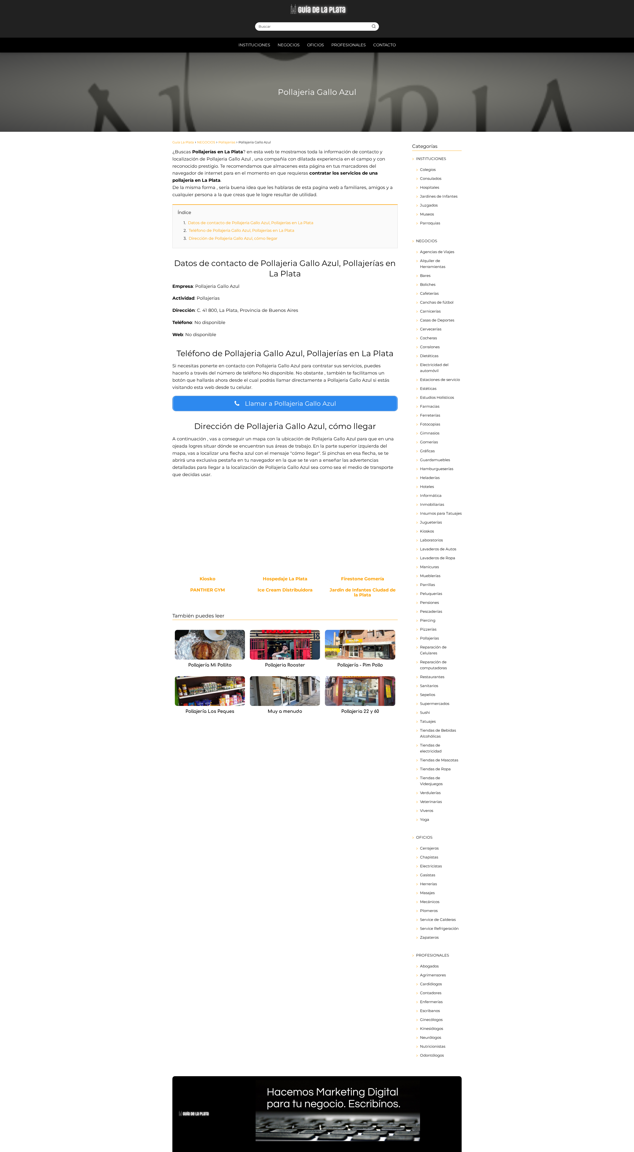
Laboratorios (431, 540)
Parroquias (430, 223)
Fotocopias (430, 424)
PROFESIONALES (348, 45)
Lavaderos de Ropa (437, 558)
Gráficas (427, 451)
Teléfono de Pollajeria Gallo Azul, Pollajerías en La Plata (241, 230)
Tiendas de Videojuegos (431, 781)
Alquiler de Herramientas (432, 263)
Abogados (429, 966)
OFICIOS (315, 45)
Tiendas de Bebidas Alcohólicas (438, 733)
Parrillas (427, 584)
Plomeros (429, 910)
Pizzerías (428, 629)
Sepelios (427, 694)
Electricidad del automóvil (434, 367)
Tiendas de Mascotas (439, 760)
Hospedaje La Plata (285, 579)
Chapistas (429, 857)
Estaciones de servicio (440, 379)
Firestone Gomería (362, 579)
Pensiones (429, 602)
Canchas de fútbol (436, 302)
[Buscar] (374, 26)
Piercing (427, 620)
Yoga (424, 819)
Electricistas (431, 866)
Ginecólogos (431, 1019)
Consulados (430, 178)
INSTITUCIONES (254, 45)
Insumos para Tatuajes (441, 513)
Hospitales (429, 187)
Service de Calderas (438, 919)
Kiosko (207, 579)
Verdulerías (430, 792)
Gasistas (427, 875)
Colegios (428, 169)
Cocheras (428, 338)
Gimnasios (429, 433)
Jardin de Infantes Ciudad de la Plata (363, 593)
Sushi (425, 712)
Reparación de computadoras (433, 665)
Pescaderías (431, 611)
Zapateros (429, 937)
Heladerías (430, 477)
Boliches (427, 284)
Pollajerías (429, 638)
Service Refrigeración (439, 928)
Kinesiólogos (431, 1028)
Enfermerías (431, 1001)
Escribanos (430, 1010)
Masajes (427, 892)
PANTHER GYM (207, 590)
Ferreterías (430, 415)
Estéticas (428, 388)
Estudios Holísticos (437, 397)
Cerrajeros (429, 848)
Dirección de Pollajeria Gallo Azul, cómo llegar (233, 238)
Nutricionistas (432, 1046)
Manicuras (429, 566)
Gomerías (429, 442)
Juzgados (429, 205)
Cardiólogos (431, 984)
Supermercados (434, 703)
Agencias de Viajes (437, 251)
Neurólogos (430, 1037)
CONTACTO (384, 45)
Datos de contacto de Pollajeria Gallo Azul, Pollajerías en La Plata (250, 222)
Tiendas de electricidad (431, 748)
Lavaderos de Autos (438, 549)
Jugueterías (431, 522)
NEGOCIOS (289, 45)
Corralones (430, 347)
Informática (431, 495)
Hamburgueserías (436, 468)
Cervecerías (430, 329)
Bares (425, 275)
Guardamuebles (435, 459)
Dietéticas (429, 355)
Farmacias (429, 406)
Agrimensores (433, 975)
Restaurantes (432, 676)
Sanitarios (429, 685)
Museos (427, 214)
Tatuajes (428, 721)
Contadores (430, 993)
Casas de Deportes (437, 320)
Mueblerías (430, 575)
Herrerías (428, 884)
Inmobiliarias (432, 504)
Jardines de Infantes (438, 196)
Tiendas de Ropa (435, 769)
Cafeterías (429, 293)
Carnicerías (430, 311)
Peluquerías (431, 593)
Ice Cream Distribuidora (285, 590)
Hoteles (427, 486)
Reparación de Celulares (433, 650)
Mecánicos (429, 901)
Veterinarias (431, 801)
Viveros (426, 810)
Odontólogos (432, 1055)
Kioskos (427, 531)
